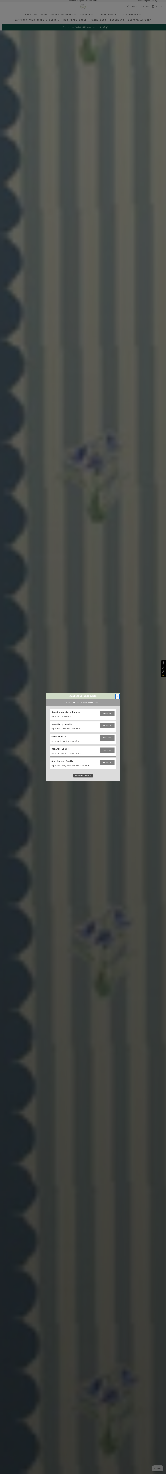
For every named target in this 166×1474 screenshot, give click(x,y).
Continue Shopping (83, 775)
